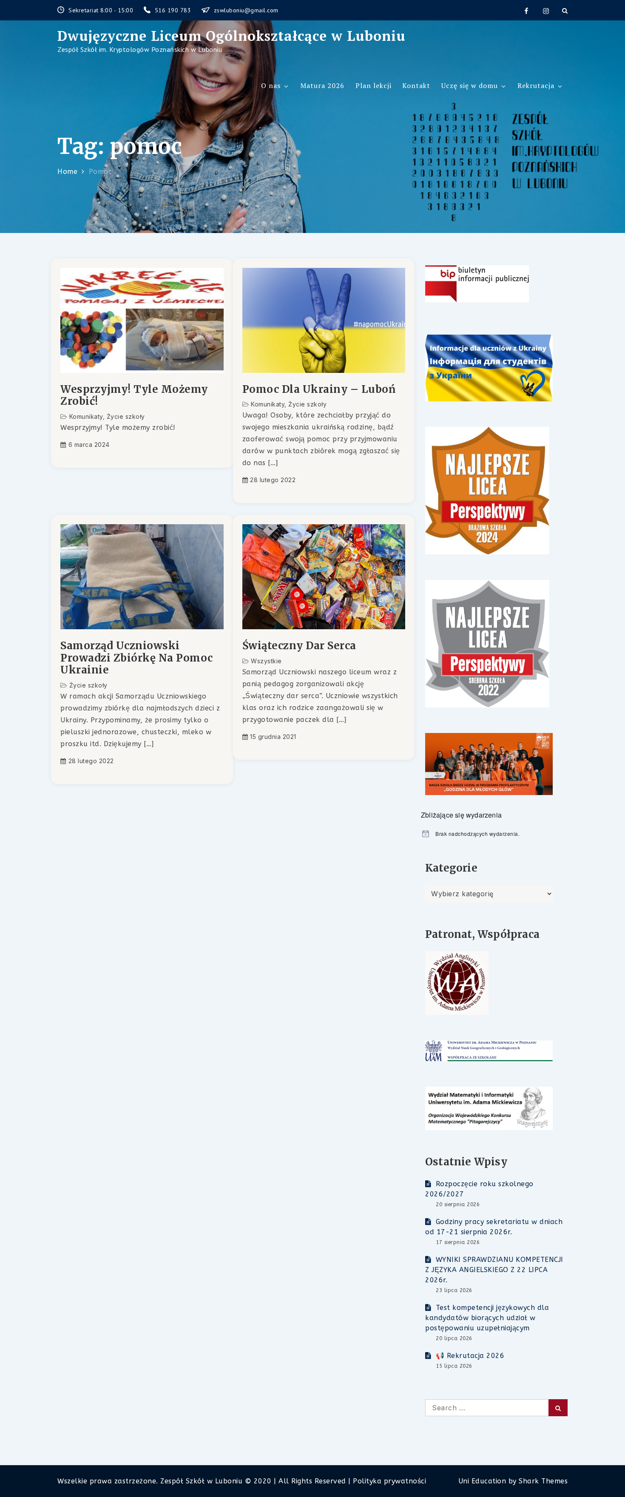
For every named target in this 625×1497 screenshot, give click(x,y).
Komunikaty (86, 416)
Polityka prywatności (389, 1481)
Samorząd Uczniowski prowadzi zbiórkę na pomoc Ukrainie (136, 658)
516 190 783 (174, 10)
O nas (271, 85)
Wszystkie (266, 661)
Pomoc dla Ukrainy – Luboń (319, 389)
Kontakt (416, 85)
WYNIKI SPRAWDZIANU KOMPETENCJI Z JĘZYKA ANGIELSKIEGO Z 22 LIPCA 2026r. (494, 1270)
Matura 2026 (322, 85)
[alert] (494, 834)
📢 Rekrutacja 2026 (470, 1356)
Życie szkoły (126, 416)
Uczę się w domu (469, 85)
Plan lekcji (373, 85)
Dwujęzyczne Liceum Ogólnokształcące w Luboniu (231, 36)
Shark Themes (543, 1481)
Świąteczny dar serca (299, 646)
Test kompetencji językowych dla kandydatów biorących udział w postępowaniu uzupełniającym (487, 1318)
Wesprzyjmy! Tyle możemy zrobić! (134, 395)
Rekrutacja (535, 85)
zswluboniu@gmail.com (246, 10)
